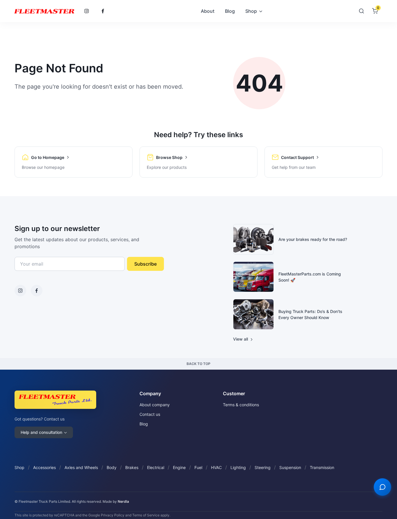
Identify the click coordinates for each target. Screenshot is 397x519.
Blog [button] (230, 11)
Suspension (290, 467)
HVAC (216, 467)
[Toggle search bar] (362, 11)
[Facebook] (103, 11)
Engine (179, 467)
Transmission (322, 467)
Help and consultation (41, 432)
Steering (263, 467)
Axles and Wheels (81, 467)
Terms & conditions (241, 404)
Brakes (131, 467)
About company (155, 404)
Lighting (238, 467)
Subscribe (145, 264)
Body (112, 467)
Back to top (198, 363)
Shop (19, 467)
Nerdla (123, 501)
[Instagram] (86, 11)
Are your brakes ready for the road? (312, 239)
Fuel (198, 467)
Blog (144, 423)
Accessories (44, 467)
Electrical (155, 467)
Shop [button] (251, 11)
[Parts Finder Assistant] (382, 487)
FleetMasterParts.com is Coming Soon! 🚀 (309, 276)
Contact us (150, 414)
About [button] (207, 11)
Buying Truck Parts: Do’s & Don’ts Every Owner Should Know (310, 314)
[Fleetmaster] (44, 11)
